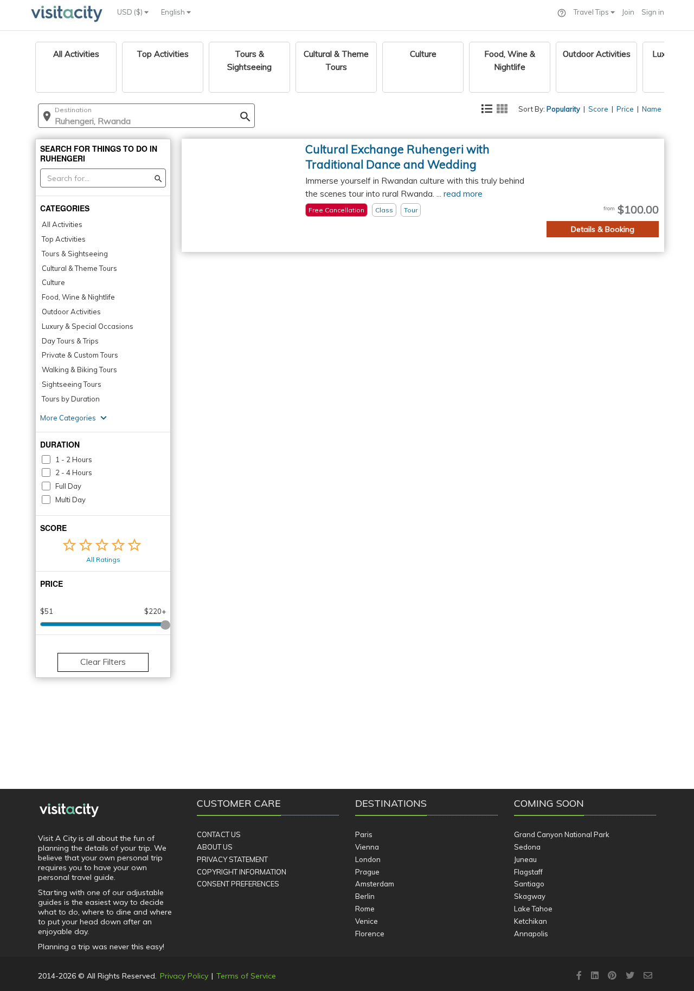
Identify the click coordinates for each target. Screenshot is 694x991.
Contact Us (219, 834)
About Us (215, 847)
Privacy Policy (184, 976)
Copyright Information (241, 871)
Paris (363, 834)
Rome (365, 908)
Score (598, 109)
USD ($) (130, 12)
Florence (369, 933)
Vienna (367, 847)
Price (625, 109)
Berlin (365, 896)
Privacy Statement (232, 859)
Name (651, 109)
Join (628, 12)
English (174, 12)
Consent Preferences (238, 883)
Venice (366, 921)
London (368, 859)
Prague (367, 871)
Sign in (652, 12)
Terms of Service (246, 976)
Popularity (563, 109)
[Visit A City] (69, 810)
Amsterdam (374, 883)
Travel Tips (592, 12)
